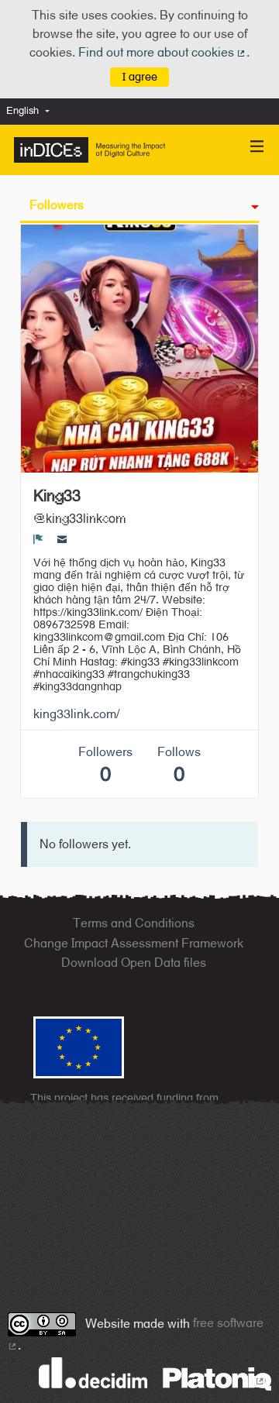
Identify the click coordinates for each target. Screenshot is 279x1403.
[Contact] (62, 539)
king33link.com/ (76, 714)
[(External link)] (217, 1377)
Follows (179, 765)
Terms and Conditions (134, 923)
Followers (56, 205)
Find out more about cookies (162, 52)
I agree (139, 76)
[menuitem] (31, 111)
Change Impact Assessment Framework (133, 943)
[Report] (38, 539)
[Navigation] (257, 147)
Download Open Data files (133, 962)
